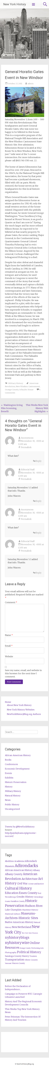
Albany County (13, 874)
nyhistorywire (17, 942)
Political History (29, 952)
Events (8, 773)
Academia (19, 861)
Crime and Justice (36, 884)
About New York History (19, 705)
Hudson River (34, 906)
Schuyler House (26, 389)
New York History (14, 4)
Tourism (33, 956)
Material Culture (12, 914)
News (8, 800)
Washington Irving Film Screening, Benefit (12, 408)
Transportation (14, 959)
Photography (10, 952)
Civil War (22, 883)
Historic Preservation (15, 782)
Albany (36, 870)
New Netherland (21, 927)
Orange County (12, 389)
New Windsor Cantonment (28, 386)
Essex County (28, 893)
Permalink (26, 447)
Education (11, 893)
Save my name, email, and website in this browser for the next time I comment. (23, 673)
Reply (38, 461)
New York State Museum (30, 933)
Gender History (24, 896)
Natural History (12, 795)
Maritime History (30, 910)
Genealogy (38, 897)
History (8, 786)
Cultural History (18, 888)
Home (8, 702)
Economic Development (17, 768)
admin (30, 83)
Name (9, 635)
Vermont (8, 963)
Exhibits (9, 777)
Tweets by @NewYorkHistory (19, 826)
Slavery (25, 956)
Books (8, 759)
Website (9, 656)
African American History (18, 755)
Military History (15, 383)
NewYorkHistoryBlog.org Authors (24, 714)
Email (9, 645)
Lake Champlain (13, 909)
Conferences (11, 764)
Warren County (18, 963)
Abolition (9, 861)
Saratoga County (13, 956)
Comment (11, 602)
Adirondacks (26, 865)
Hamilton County (18, 901)
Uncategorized (12, 809)
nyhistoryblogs (17, 937)
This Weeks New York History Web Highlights (37, 408)
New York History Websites (20, 709)
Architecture (30, 879)
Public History (12, 804)
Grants (7, 901)
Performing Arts (37, 948)
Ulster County (31, 960)
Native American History (19, 922)
